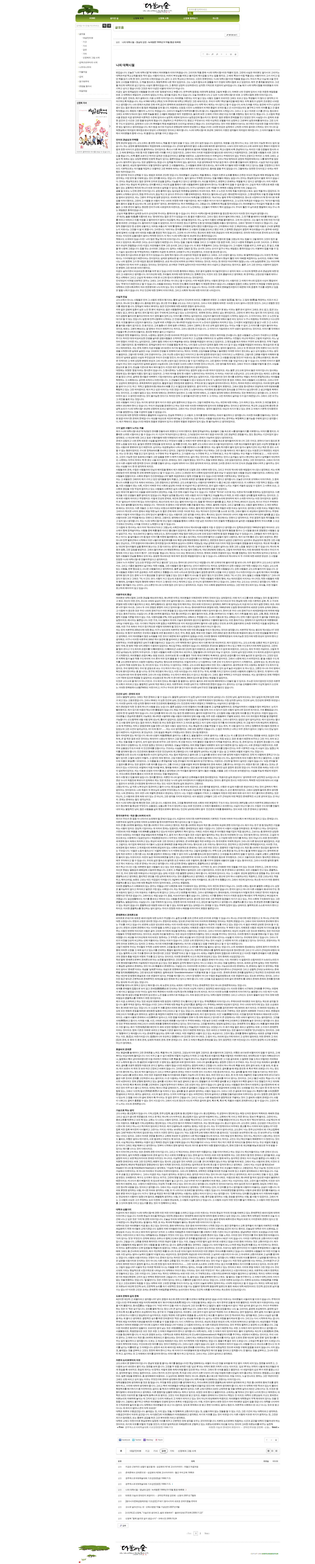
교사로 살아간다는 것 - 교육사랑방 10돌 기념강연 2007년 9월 (152, 1507)
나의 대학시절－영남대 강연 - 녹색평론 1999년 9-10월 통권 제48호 (151, 42)
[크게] (212, 54)
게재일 (266, 1461)
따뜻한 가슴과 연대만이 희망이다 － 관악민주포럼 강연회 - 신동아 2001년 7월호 (161, 1495)
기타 (172, 1450)
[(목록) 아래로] (226, 54)
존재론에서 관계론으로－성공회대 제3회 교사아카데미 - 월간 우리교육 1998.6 (160, 1472)
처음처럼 (83, 91)
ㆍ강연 (84, 50)
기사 (155, 1450)
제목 (193, 1461)
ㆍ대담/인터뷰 (87, 38)
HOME (92, 18)
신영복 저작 (138, 18)
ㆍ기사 (84, 46)
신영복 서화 (163, 18)
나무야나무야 (85, 67)
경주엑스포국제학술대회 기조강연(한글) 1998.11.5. (148, 1478)
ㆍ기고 (84, 42)
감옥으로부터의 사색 (88, 62)
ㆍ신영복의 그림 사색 (90, 58)
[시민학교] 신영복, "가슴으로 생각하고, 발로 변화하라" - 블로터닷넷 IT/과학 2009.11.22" (164, 1512)
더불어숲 (83, 72)
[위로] (221, 54)
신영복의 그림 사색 (187, 1450)
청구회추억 (84, 81)
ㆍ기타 (84, 54)
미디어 (275, 1461)
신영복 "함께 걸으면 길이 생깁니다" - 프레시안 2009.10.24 (151, 1518)
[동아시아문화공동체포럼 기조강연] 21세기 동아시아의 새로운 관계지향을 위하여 (161, 1501)
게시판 (215, 18)
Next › (207, 1533)
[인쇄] (235, 54)
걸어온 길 (114, 18)
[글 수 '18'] (121, 1451)
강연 (164, 1450)
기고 (147, 1450)
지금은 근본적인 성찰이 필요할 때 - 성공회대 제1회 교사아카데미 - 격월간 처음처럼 (162, 1466)
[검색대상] (109, 27)
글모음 (82, 34)
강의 (81, 77)
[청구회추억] (93, 148)
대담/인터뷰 (135, 1450)
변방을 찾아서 (85, 86)
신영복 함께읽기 (190, 18)
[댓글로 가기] (231, 54)
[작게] (217, 54)
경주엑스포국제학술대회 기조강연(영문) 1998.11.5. (148, 1484)
